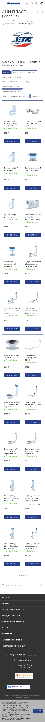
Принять (38, 711)
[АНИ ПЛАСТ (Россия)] (22, 39)
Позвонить (33, 655)
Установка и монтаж (13, 610)
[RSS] (37, 12)
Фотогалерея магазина (14, 622)
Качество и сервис (12, 640)
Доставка (7, 634)
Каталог (6, 597)
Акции (5, 603)
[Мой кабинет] (36, 4)
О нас (5, 628)
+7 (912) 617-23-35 (17, 655)
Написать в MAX (20, 687)
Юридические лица (12, 616)
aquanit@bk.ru (24, 660)
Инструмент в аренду (13, 646)
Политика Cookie (13, 720)
